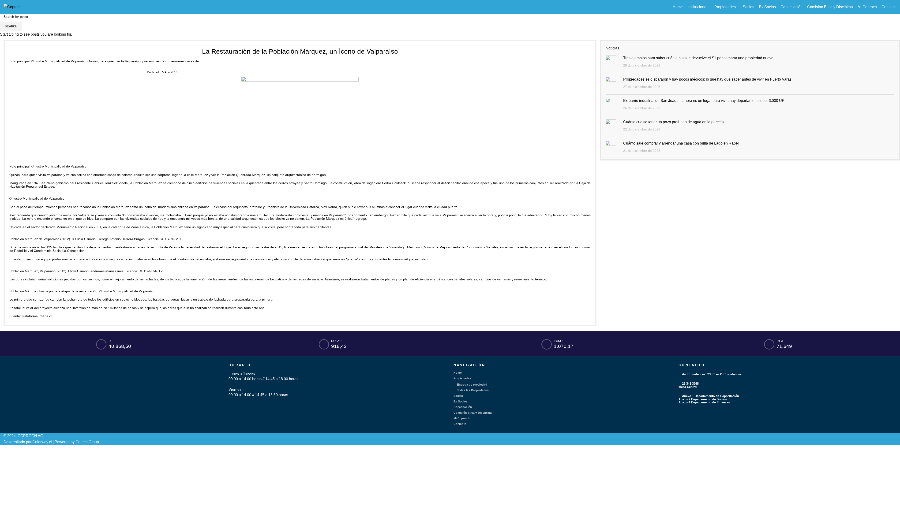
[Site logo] (13, 7)
